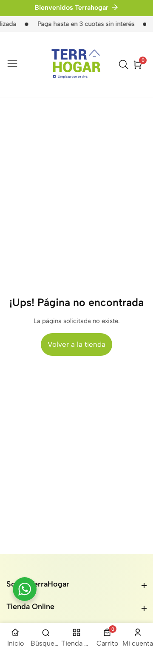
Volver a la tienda (76, 344)
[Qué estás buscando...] (125, 64)
